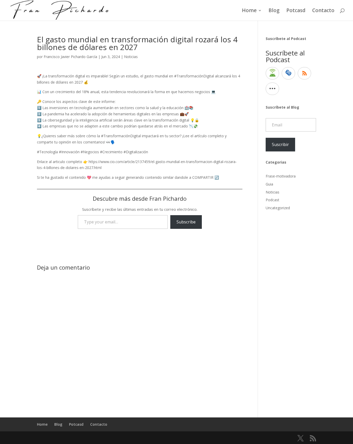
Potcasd (295, 11)
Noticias (131, 56)
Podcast (272, 199)
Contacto (323, 11)
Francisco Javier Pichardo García (70, 56)
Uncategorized (278, 207)
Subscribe (186, 222)
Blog (274, 11)
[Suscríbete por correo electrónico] (288, 73)
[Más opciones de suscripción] (272, 89)
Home (249, 11)
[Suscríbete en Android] (272, 73)
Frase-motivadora (281, 176)
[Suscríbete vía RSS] (304, 73)
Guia (269, 184)
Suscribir (280, 144)
